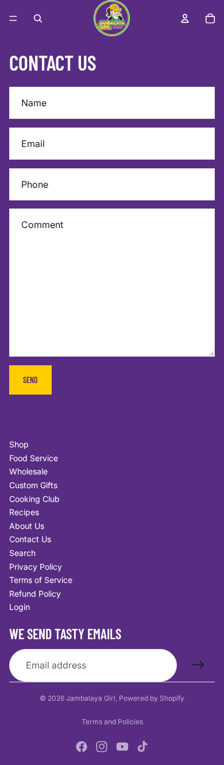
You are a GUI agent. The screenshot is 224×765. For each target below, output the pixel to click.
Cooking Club (34, 499)
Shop (19, 444)
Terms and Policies (112, 721)
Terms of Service (40, 580)
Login (19, 607)
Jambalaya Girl (90, 698)
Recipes (24, 512)
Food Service (33, 458)
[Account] (185, 18)
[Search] (38, 18)
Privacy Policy (35, 566)
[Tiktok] (142, 747)
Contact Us (30, 539)
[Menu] (13, 18)
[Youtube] (122, 747)
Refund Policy (35, 593)
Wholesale (28, 471)
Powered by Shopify (151, 698)
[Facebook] (81, 747)
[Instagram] (102, 747)
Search (22, 553)
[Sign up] (198, 665)
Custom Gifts (33, 485)
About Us (26, 526)
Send (30, 380)
